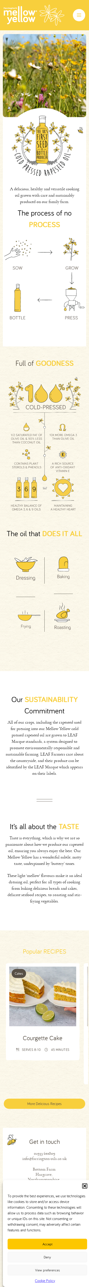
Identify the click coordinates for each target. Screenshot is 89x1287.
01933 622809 (44, 1153)
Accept (47, 1244)
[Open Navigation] (79, 15)
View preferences (47, 1270)
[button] (84, 1186)
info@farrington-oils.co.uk (44, 1158)
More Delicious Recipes (44, 1103)
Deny (47, 1257)
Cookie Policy (45, 1280)
